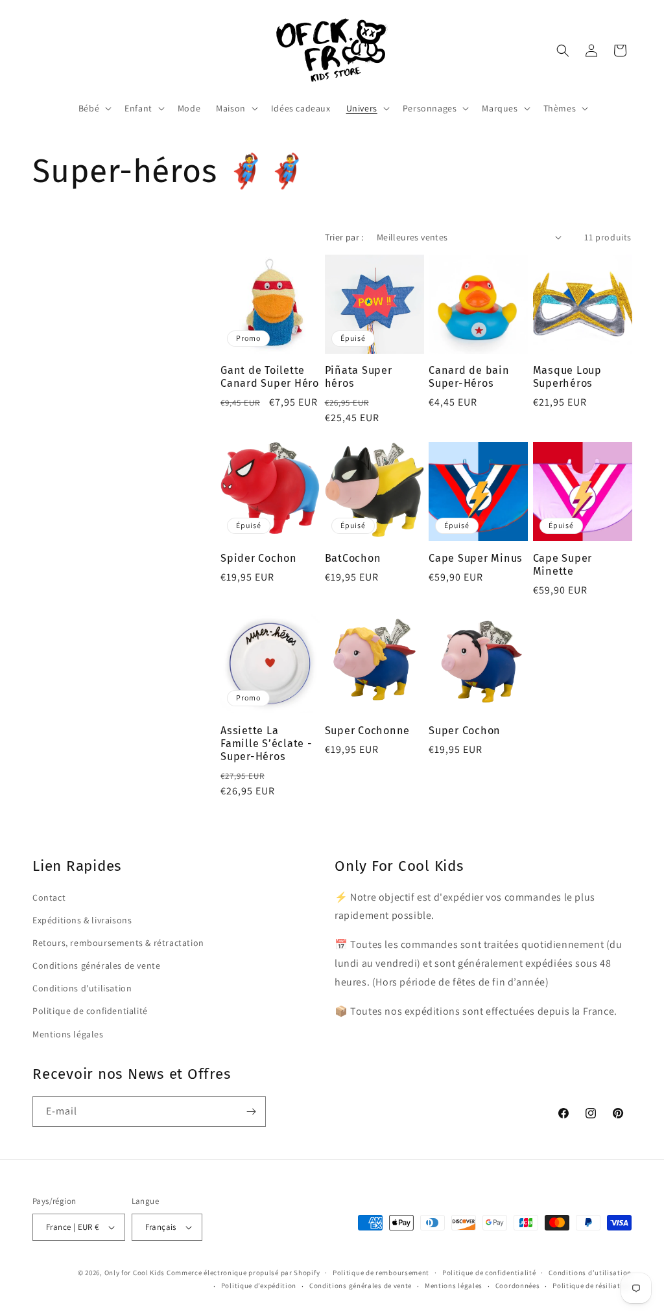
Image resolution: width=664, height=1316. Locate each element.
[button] (94, 108)
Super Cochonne (367, 730)
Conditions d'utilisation (82, 988)
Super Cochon (465, 730)
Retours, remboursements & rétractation (118, 943)
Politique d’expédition (258, 1285)
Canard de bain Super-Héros (469, 376)
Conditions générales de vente (96, 965)
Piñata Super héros (358, 376)
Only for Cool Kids (134, 1272)
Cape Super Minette (563, 564)
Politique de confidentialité (90, 1011)
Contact (48, 897)
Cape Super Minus (476, 558)
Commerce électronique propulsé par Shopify (243, 1272)
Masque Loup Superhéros (567, 376)
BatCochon (353, 558)
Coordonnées (517, 1285)
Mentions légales (68, 1034)
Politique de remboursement (381, 1272)
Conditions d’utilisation (590, 1272)
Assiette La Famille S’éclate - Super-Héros (266, 743)
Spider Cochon (258, 558)
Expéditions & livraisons (82, 920)
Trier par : (344, 237)
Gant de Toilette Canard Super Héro (269, 376)
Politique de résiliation (592, 1285)
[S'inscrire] (251, 1111)
